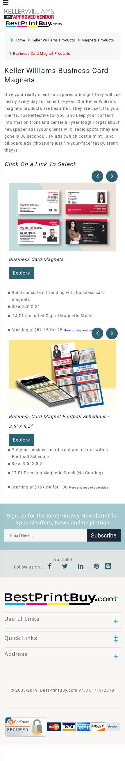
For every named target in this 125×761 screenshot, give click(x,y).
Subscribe (104, 535)
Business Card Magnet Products (41, 53)
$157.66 (44, 487)
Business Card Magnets (36, 259)
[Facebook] (50, 567)
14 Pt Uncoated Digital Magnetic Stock (52, 315)
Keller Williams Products (53, 40)
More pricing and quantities (83, 330)
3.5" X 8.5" (35, 463)
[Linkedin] (81, 567)
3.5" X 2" (32, 306)
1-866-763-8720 (72, 26)
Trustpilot (63, 559)
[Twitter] (65, 567)
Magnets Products (97, 40)
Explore (21, 273)
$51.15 (43, 330)
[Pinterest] (96, 567)
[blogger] (108, 567)
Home (20, 40)
